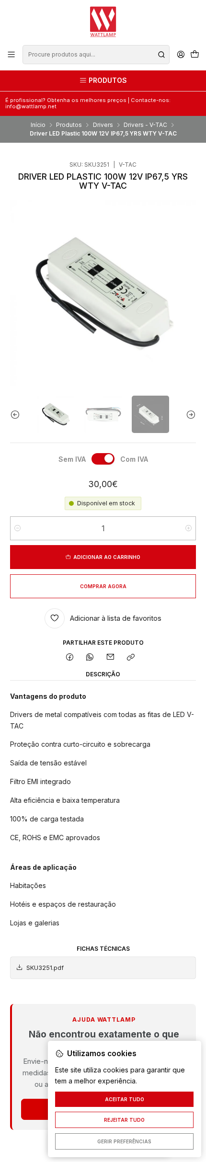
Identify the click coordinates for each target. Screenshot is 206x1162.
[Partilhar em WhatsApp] (90, 657)
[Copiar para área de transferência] (130, 657)
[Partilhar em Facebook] (70, 657)
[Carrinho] (194, 54)
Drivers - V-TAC (145, 125)
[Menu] (11, 54)
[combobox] (96, 54)
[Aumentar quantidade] (188, 528)
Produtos (69, 125)
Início (38, 125)
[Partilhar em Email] (110, 657)
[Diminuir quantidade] (17, 528)
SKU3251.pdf (45, 967)
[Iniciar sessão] (180, 54)
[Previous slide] (17, 414)
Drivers (103, 125)
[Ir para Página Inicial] (103, 21)
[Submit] (161, 54)
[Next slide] (189, 414)
